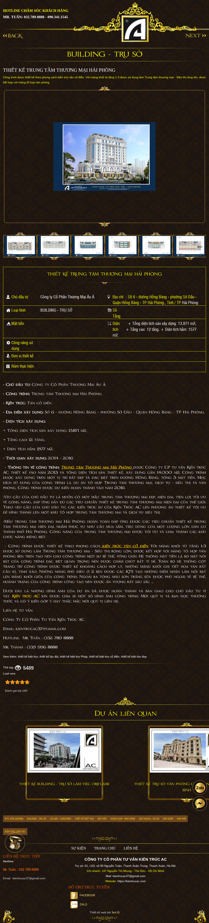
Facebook (87, 895)
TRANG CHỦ (105, 848)
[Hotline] (15, 842)
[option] (20, 246)
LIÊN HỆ (131, 848)
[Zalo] (200, 787)
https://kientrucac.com (131, 881)
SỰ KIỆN (78, 848)
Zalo (83, 904)
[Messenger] (200, 803)
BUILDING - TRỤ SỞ (56, 310)
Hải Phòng (190, 302)
